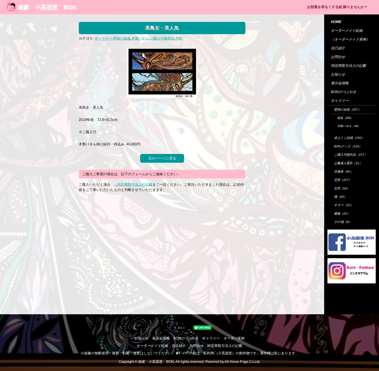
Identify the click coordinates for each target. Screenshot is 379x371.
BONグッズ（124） (348, 146)
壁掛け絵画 (122, 38)
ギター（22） (343, 205)
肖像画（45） (343, 171)
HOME (336, 22)
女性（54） (342, 188)
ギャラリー (103, 38)
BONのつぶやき (343, 92)
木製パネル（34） (348, 126)
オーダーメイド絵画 (347, 30)
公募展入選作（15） (348, 163)
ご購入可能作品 (162, 38)
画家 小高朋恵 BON (47, 7)
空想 (178, 38)
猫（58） (340, 196)
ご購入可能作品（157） (350, 154)
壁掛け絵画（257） (347, 109)
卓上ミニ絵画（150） (349, 138)
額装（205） (345, 118)
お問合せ (338, 57)
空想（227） (343, 180)
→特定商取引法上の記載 (133, 184)
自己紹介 (338, 48)
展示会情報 (340, 83)
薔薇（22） (342, 213)
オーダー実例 (234, 338)
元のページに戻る (162, 158)
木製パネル (140, 38)
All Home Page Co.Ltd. (242, 362)
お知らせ (338, 74)
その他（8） (343, 222)
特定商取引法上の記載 (348, 65)
